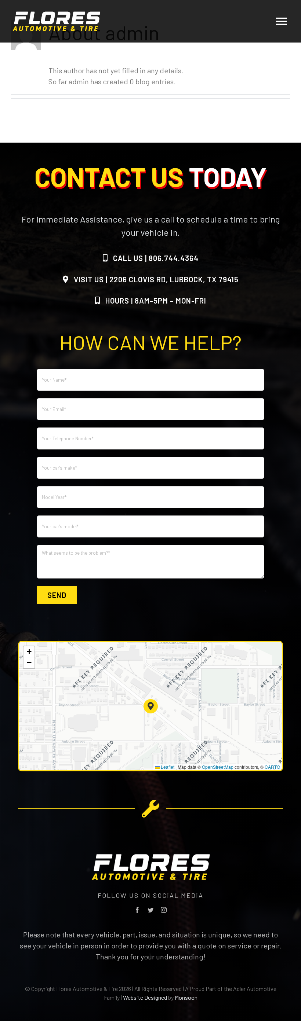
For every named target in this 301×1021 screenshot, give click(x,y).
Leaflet (167, 767)
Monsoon (186, 997)
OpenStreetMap (217, 767)
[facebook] (137, 910)
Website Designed (145, 997)
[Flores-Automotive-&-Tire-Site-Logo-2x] (56, 14)
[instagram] (164, 910)
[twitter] (150, 910)
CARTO (272, 767)
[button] (151, 706)
